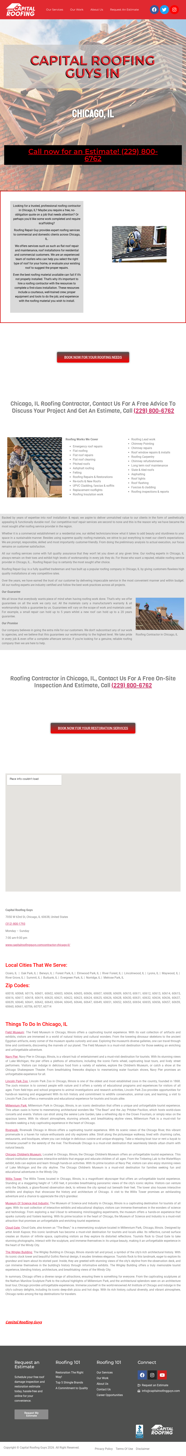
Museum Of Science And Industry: (27, 1203)
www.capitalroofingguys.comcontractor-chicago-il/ (37, 945)
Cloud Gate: (12, 1227)
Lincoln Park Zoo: (16, 1081)
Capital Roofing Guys (23, 1322)
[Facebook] (154, 9)
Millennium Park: (16, 1105)
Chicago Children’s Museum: (23, 1154)
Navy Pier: (11, 1056)
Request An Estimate (124, 9)
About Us (96, 9)
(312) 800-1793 (15, 924)
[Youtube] (162, 1374)
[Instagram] (174, 9)
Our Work (76, 9)
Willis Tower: (13, 1179)
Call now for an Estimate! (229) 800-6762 (93, 155)
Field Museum (14, 1032)
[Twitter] (164, 9)
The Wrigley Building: (19, 1252)
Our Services (54, 9)
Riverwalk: (12, 1130)
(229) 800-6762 (154, 411)
